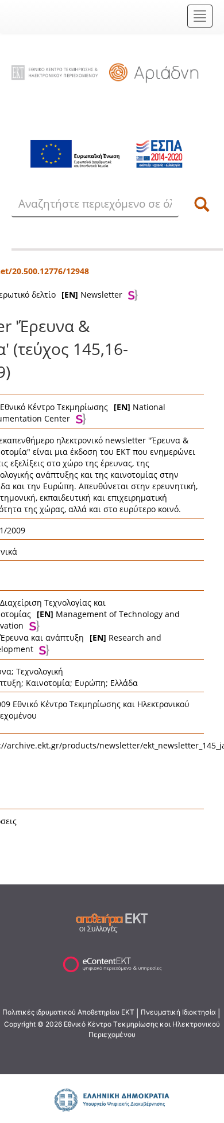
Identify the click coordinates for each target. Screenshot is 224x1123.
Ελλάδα (124, 682)
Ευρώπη (90, 682)
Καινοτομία (48, 682)
